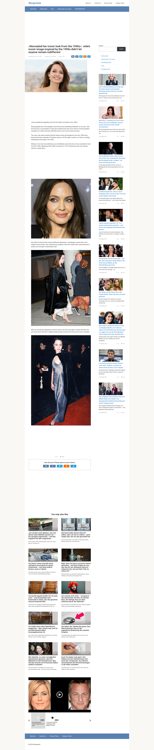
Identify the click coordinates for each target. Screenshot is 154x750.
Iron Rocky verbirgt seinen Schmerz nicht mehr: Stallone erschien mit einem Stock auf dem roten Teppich (111, 365)
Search (101, 46)
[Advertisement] (77, 26)
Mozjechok (35, 3)
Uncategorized (105, 69)
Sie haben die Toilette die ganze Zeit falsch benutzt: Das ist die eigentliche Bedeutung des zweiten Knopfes (75, 629)
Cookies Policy (119, 3)
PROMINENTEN (80, 9)
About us (88, 3)
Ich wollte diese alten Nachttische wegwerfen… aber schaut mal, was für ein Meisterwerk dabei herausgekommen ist (43, 629)
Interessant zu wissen (64, 9)
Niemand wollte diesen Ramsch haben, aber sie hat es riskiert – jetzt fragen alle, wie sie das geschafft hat (75, 535)
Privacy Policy (108, 3)
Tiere (52, 9)
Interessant (43, 9)
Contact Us (97, 3)
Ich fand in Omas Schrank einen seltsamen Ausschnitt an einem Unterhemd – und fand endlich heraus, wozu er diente (40, 566)
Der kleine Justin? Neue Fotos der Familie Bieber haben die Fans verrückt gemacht (112, 294)
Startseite (33, 9)
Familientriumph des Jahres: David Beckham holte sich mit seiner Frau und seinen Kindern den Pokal (112, 194)
